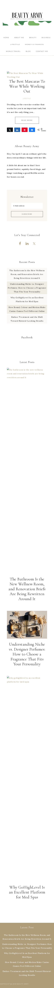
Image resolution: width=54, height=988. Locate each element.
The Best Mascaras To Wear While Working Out (27, 86)
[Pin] (24, 130)
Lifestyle (27, 98)
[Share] (17, 130)
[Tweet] (10, 130)
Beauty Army (27, 17)
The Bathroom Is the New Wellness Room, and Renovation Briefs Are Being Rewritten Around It (27, 274)
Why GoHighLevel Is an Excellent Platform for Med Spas (27, 892)
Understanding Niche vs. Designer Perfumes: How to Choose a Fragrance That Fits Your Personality (27, 288)
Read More (27, 120)
